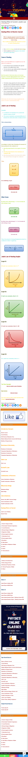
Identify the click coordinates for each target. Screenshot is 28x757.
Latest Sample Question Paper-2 (7, 599)
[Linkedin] (15, 28)
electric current (11, 37)
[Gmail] (10, 28)
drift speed (13, 76)
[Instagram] (5, 28)
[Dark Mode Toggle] (24, 753)
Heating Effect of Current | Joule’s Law (13, 22)
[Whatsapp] (2, 28)
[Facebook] (13, 28)
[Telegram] (8, 28)
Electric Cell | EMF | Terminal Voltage (8, 499)
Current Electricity (5, 23)
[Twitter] (18, 28)
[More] (20, 28)
